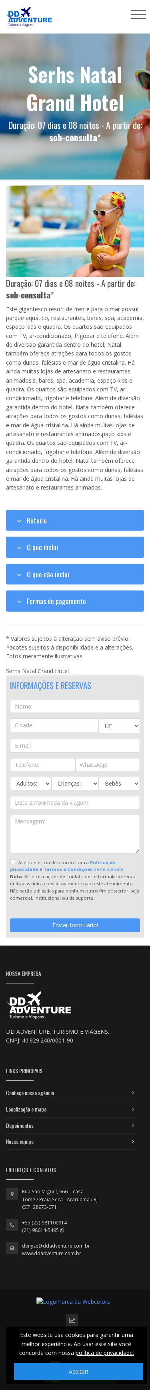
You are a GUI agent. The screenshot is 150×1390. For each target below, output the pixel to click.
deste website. (84, 869)
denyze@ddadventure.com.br (56, 1245)
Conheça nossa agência (30, 1092)
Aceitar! (78, 1371)
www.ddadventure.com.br (51, 1253)
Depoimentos (20, 1125)
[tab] (75, 520)
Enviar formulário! (75, 925)
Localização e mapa (26, 1109)
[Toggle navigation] (138, 14)
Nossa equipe (20, 1141)
